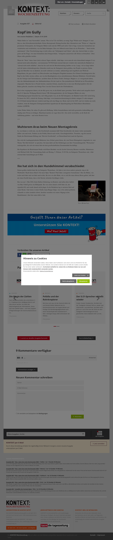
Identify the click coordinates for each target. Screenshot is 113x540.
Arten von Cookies (79, 275)
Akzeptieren (83, 281)
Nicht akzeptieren (68, 281)
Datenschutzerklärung (46, 271)
